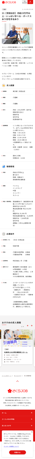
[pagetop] (17, 381)
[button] (27, 325)
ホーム (4, 413)
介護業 (4, 9)
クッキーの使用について (11, 446)
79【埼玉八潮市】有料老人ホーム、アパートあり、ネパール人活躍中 (16, 353)
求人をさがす (6, 425)
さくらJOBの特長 (8, 419)
